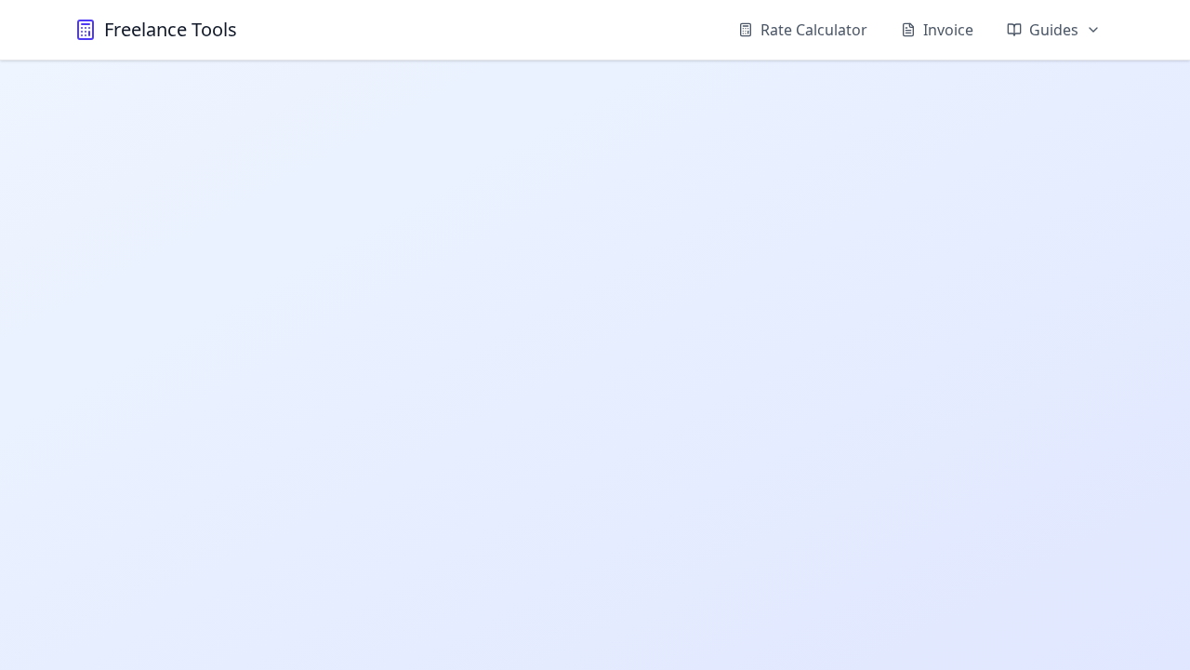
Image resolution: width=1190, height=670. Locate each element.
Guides (1053, 30)
